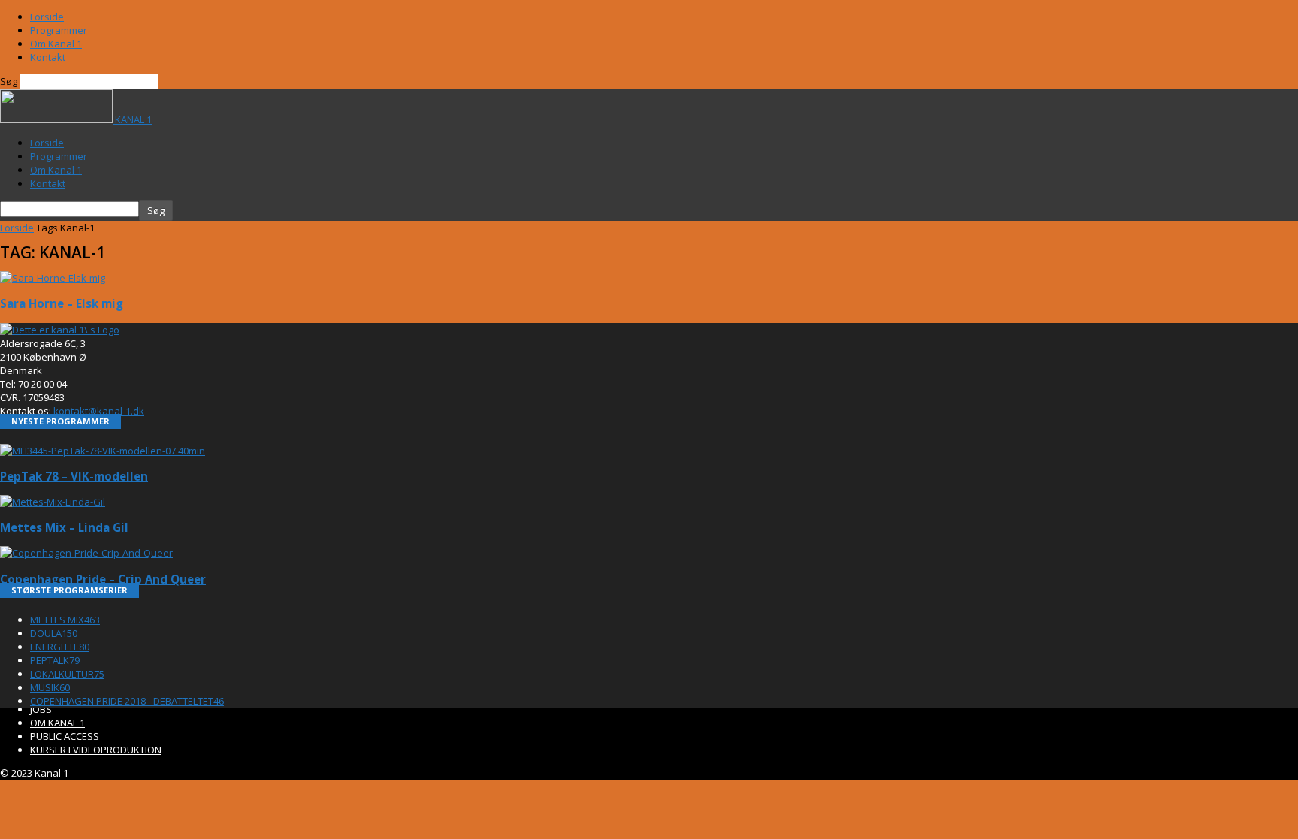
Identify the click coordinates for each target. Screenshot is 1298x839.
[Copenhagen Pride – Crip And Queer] (86, 553)
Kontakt (47, 57)
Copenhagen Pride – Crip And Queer (103, 579)
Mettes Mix (65, 619)
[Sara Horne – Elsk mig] (52, 278)
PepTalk (55, 660)
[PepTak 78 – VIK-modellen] (102, 450)
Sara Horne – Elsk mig (61, 303)
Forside (47, 16)
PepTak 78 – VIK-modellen (74, 476)
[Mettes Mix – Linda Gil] (52, 502)
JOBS (41, 709)
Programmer (58, 30)
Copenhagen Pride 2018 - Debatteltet (127, 701)
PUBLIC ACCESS (64, 736)
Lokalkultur (67, 674)
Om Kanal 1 (56, 43)
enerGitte (59, 646)
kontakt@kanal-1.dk (98, 411)
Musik (50, 687)
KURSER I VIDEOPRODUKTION (95, 749)
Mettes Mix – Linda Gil (64, 527)
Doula (53, 633)
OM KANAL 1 (57, 722)
